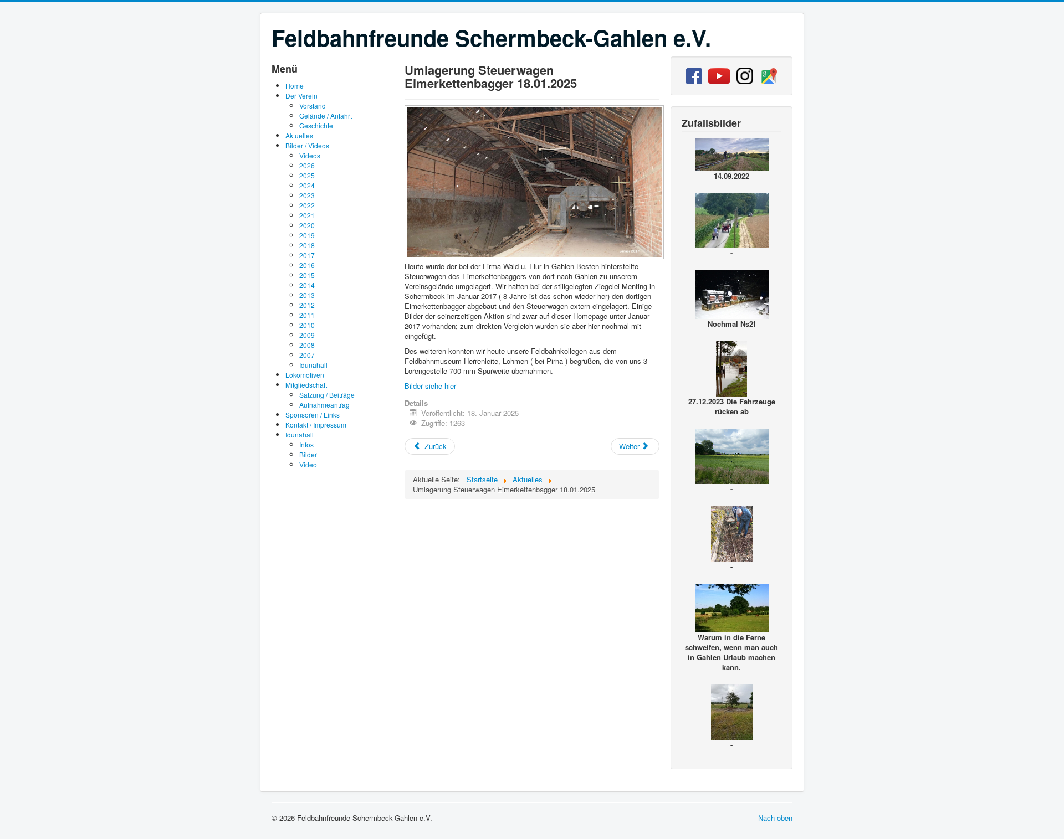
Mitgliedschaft (306, 384)
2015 (307, 275)
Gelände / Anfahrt (325, 115)
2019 (307, 235)
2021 (307, 215)
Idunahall (313, 364)
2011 (307, 315)
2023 (307, 195)
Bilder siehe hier (430, 385)
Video (308, 464)
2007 (307, 354)
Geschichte (316, 125)
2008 (307, 344)
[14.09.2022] (732, 153)
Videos (309, 155)
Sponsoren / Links (312, 414)
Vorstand (312, 105)
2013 (307, 295)
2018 (307, 245)
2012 (307, 305)
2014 (307, 285)
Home (294, 85)
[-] (535, 256)
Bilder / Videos (307, 145)
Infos (306, 444)
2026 (307, 165)
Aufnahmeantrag (324, 404)
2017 (307, 255)
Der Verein (301, 95)
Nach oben (775, 817)
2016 (307, 265)
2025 (307, 175)
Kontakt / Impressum (315, 424)
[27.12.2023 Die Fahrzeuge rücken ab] (731, 367)
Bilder (308, 454)
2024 (307, 185)
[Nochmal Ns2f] (732, 293)
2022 (307, 205)
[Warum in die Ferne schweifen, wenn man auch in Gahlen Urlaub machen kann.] (732, 606)
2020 (307, 225)
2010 (307, 325)
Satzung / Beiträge (327, 394)
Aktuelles (299, 135)
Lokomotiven (304, 374)
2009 (307, 334)
